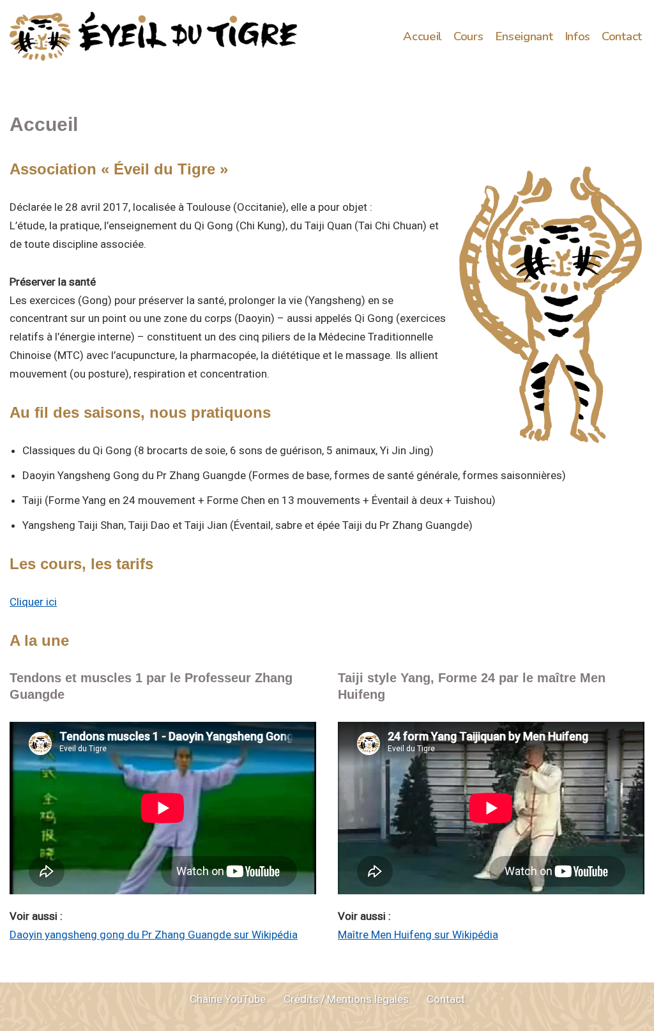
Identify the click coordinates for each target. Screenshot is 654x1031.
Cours (468, 36)
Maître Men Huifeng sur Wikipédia (418, 934)
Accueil (422, 36)
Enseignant (524, 36)
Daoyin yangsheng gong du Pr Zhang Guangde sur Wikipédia (154, 934)
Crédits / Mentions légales (346, 999)
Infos (578, 36)
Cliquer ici (33, 601)
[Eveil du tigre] (153, 36)
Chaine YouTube (228, 999)
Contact (622, 36)
